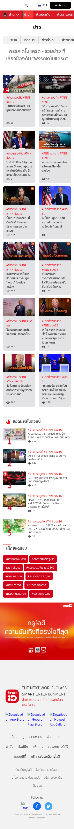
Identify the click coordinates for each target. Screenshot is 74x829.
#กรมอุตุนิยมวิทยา (16, 594)
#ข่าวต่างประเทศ (16, 209)
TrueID (11, 5)
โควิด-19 (29, 40)
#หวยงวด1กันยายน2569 (40, 567)
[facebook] (37, 806)
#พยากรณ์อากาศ (36, 585)
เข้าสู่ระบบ (60, 5)
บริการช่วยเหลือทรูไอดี (45, 756)
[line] (25, 806)
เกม (60, 736)
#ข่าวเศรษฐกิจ (14, 97)
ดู (23, 736)
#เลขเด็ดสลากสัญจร (39, 576)
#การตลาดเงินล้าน (16, 559)
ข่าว (26, 14)
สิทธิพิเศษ (35, 736)
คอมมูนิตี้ (20, 756)
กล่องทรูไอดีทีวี (58, 746)
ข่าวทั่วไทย (48, 40)
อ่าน (11, 14)
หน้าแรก (12, 40)
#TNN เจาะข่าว (51, 153)
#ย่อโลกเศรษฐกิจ (41, 594)
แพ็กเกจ (38, 746)
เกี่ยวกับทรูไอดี (23, 770)
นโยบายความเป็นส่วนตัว (26, 778)
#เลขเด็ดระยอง (14, 576)
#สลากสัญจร (13, 567)
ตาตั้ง (9, 746)
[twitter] (48, 806)
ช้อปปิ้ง (23, 746)
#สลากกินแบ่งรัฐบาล (43, 559)
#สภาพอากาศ (13, 585)
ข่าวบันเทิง (43, 14)
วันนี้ (14, 736)
